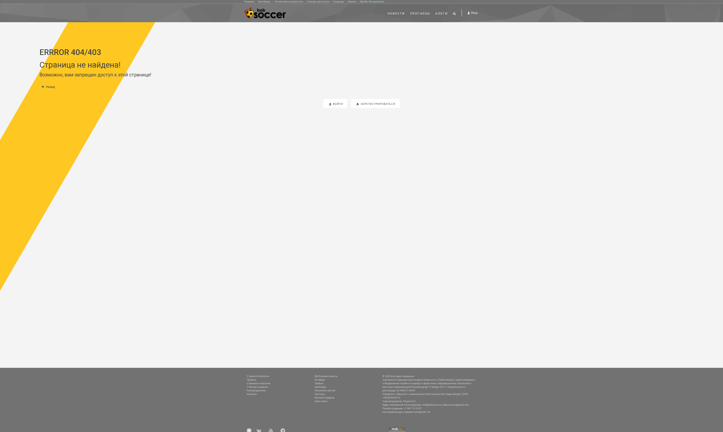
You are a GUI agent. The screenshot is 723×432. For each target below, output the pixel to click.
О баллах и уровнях (257, 387)
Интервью (320, 380)
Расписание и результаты (289, 1)
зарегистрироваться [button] (378, 104)
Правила (249, 1)
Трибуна (319, 383)
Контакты (252, 394)
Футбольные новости (326, 376)
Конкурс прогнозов (318, 1)
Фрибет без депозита (372, 1)
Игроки (352, 1)
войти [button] (338, 104)
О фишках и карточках (259, 383)
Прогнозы (420, 13)
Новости (396, 13)
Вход (474, 12)
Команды (338, 1)
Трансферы (264, 1)
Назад (50, 87)
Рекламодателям (256, 390)
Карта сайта (321, 401)
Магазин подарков (325, 397)
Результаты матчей (325, 390)
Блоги (442, 13)
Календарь (320, 387)
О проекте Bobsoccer (258, 376)
